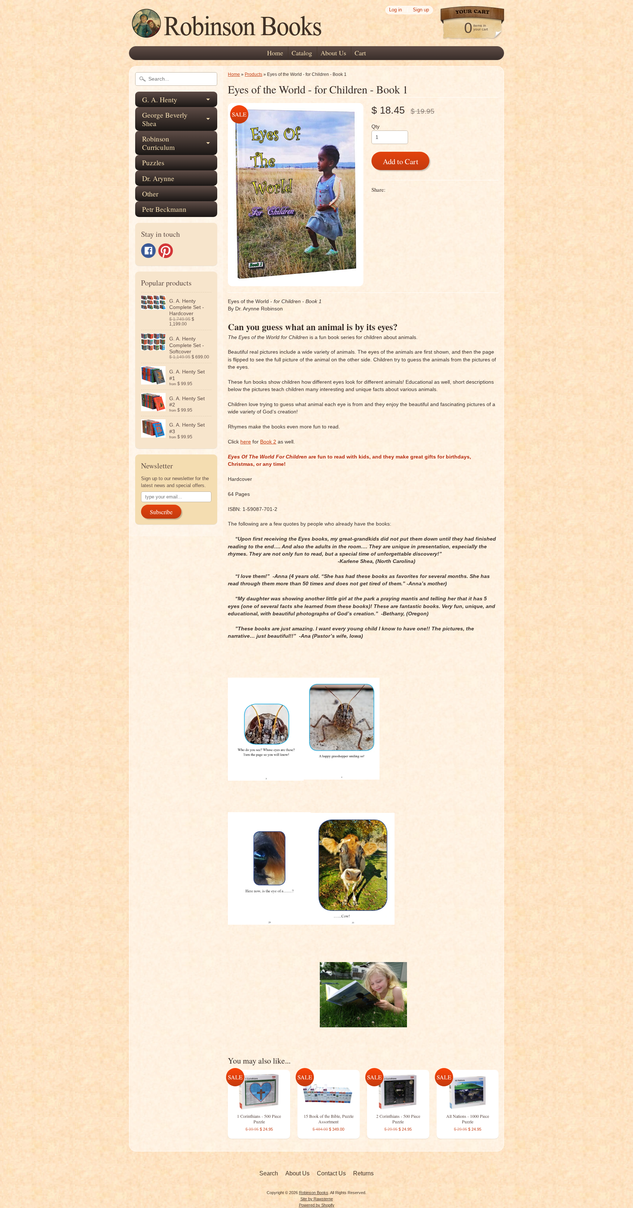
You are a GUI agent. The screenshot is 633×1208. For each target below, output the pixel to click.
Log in (395, 10)
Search (268, 1173)
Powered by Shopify (316, 1205)
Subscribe (161, 512)
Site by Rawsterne (316, 1199)
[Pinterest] (165, 250)
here (245, 442)
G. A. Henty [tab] (159, 99)
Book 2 (268, 442)
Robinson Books (313, 1192)
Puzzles (153, 162)
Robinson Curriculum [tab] (158, 143)
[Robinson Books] (228, 35)
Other (150, 193)
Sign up (421, 10)
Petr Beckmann (164, 209)
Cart (360, 52)
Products (253, 74)
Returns (363, 1173)
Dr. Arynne (158, 178)
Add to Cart (400, 161)
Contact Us (331, 1173)
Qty (375, 126)
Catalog (302, 52)
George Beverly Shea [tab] (165, 119)
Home (275, 52)
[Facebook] (148, 250)
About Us (333, 52)
